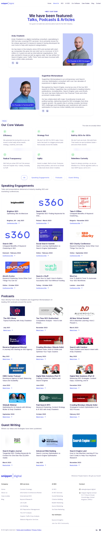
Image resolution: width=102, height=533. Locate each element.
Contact (98, 3)
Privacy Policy (36, 530)
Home (49, 3)
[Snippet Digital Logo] (7, 3)
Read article (6, 465)
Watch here (7, 330)
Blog (92, 3)
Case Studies (85, 3)
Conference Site (12, 223)
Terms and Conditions (23, 530)
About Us (56, 3)
